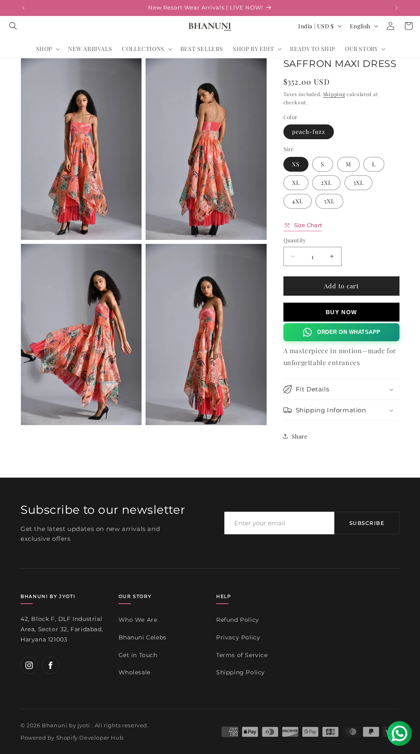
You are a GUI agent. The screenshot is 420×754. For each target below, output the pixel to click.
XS (296, 164)
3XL (358, 182)
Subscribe (366, 523)
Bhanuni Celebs (143, 637)
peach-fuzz (308, 132)
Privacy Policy (238, 637)
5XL (329, 201)
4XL (297, 201)
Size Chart (308, 225)
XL (296, 182)
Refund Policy (237, 619)
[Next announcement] (397, 8)
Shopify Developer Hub (90, 737)
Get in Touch (138, 655)
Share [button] (300, 436)
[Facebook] (50, 665)
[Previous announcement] (23, 8)
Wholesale (135, 672)
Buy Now (341, 312)
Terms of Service (242, 655)
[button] (13, 26)
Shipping (334, 94)
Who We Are (138, 619)
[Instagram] (29, 665)
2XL (326, 182)
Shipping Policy (240, 672)
